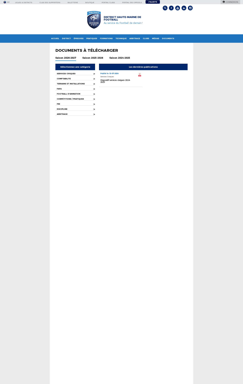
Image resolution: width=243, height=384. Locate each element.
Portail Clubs (108, 2)
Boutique (89, 2)
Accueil (55, 38)
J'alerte (152, 2)
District (66, 38)
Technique (121, 38)
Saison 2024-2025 (119, 58)
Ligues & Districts (23, 2)
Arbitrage (134, 38)
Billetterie (73, 2)
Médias (155, 38)
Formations (106, 38)
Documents (168, 38)
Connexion (232, 2)
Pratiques (91, 38)
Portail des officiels (132, 2)
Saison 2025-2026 (92, 58)
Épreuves (79, 38)
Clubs (146, 38)
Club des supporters (50, 2)
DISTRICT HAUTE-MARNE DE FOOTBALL (122, 18)
